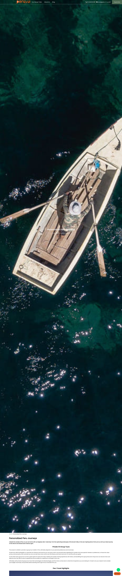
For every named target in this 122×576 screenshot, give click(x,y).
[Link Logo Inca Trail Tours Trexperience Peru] (23, 2)
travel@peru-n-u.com (104, 2)
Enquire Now (117, 2)
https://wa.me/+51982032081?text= (118, 570)
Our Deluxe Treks (37, 2)
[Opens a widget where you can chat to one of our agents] (117, 573)
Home (53, 233)
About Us (47, 2)
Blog (53, 2)
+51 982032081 (91, 2)
